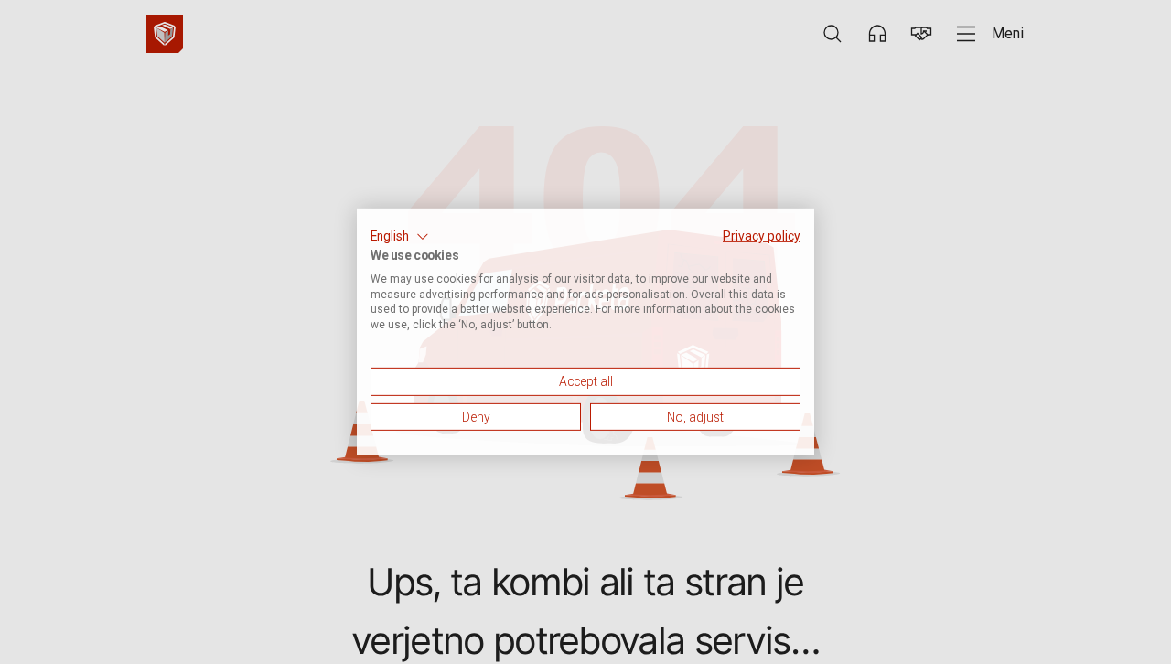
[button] (400, 237)
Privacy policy (761, 236)
